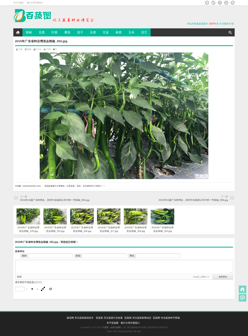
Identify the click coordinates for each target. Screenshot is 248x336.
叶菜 (54, 32)
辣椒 (29, 32)
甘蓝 (106, 32)
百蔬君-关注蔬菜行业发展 (109, 317)
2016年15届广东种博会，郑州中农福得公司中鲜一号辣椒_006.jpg (193, 200)
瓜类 (42, 32)
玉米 (131, 32)
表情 (19, 276)
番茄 (67, 32)
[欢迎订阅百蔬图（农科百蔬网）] (233, 3)
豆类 (93, 32)
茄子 (80, 32)
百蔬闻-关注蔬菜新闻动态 (137, 317)
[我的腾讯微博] (220, 3)
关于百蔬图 (18, 3)
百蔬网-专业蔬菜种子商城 (166, 317)
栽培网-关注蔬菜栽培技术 (80, 317)
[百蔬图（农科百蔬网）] (53, 10)
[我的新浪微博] (213, 3)
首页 (17, 32)
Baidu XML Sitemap (116, 331)
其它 (144, 32)
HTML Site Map (134, 331)
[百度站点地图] (226, 3)
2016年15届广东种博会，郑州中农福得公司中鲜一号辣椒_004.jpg (54, 200)
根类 (119, 32)
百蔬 (20, 49)
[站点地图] (207, 3)
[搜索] (230, 32)
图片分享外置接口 (35, 3)
